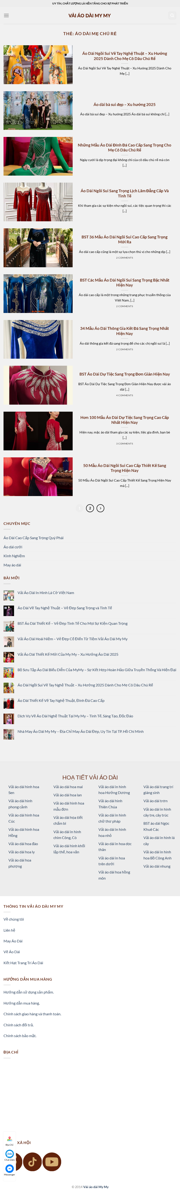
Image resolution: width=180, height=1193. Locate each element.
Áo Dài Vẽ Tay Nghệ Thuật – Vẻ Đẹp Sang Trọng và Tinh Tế (65, 608)
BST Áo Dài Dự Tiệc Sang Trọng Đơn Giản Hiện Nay (124, 374)
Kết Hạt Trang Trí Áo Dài (23, 962)
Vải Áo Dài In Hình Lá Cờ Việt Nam (46, 592)
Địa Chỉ (9, 1144)
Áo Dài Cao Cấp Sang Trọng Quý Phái (34, 537)
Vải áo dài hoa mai (68, 786)
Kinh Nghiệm (14, 555)
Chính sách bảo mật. (20, 1035)
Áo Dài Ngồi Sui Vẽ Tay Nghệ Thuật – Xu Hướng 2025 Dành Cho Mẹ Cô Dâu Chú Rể (124, 56)
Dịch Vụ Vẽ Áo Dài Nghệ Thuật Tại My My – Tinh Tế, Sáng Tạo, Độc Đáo (75, 716)
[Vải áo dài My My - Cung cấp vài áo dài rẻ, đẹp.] (90, 15)
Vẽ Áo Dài (12, 951)
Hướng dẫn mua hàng (21, 1003)
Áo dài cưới (13, 547)
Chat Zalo (9, 1159)
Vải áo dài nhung (156, 866)
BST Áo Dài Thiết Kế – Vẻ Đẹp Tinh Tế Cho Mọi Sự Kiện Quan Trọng (73, 623)
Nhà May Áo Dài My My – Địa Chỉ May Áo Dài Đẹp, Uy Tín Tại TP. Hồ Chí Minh (81, 731)
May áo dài (12, 565)
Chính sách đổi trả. (19, 1025)
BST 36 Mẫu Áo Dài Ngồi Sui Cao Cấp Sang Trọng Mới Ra (125, 240)
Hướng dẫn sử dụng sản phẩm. (29, 992)
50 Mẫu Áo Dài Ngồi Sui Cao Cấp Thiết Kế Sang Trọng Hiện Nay (124, 468)
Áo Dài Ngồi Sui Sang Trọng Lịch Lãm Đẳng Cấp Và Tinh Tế (125, 193)
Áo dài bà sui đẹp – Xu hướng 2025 (125, 104)
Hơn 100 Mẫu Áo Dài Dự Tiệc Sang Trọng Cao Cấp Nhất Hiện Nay (124, 420)
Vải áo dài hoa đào (23, 843)
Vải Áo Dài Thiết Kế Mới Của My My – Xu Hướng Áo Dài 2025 (68, 654)
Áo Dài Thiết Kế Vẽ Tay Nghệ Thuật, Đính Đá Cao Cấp (61, 700)
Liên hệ (9, 930)
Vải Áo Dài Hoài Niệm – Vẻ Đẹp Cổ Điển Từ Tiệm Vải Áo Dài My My (73, 638)
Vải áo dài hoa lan (67, 795)
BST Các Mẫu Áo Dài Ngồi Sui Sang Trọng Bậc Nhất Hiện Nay (124, 283)
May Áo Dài (13, 941)
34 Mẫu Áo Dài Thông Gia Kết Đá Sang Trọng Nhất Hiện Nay (124, 331)
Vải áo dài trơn (155, 800)
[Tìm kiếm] (172, 15)
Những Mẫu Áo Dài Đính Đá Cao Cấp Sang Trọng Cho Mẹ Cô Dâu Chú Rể (124, 148)
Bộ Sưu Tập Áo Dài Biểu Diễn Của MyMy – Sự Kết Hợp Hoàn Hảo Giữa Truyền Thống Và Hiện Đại (97, 669)
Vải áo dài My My (96, 1187)
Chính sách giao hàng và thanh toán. (32, 1014)
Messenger (9, 1174)
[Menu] (6, 15)
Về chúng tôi (14, 919)
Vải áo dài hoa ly (21, 852)
